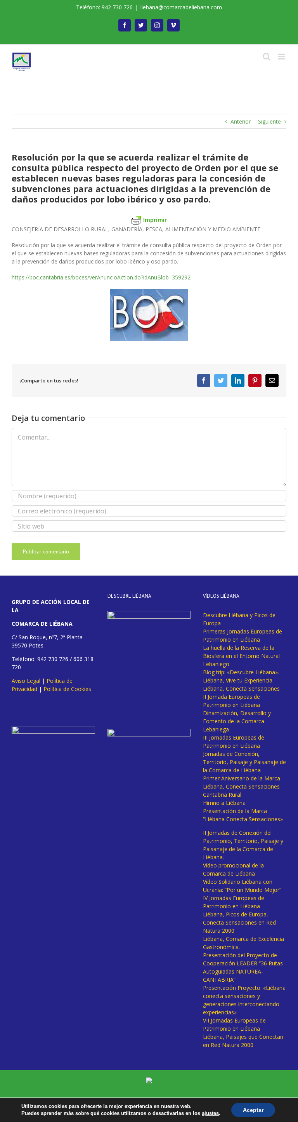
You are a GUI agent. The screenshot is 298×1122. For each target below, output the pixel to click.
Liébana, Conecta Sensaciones (241, 688)
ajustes (210, 1113)
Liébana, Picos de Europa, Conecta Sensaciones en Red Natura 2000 (239, 922)
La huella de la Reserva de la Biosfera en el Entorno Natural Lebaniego (241, 656)
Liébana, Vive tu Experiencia (237, 680)
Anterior (240, 121)
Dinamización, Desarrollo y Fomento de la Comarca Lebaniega (237, 721)
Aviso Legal (26, 680)
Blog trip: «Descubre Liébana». (241, 672)
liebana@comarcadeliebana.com (181, 7)
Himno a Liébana (224, 802)
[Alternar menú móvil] (282, 56)
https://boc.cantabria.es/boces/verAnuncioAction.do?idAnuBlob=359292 (101, 277)
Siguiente (269, 121)
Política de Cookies (67, 689)
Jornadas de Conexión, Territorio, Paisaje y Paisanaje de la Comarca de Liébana (244, 762)
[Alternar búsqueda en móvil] (266, 56)
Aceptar (253, 1110)
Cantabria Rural (222, 794)
